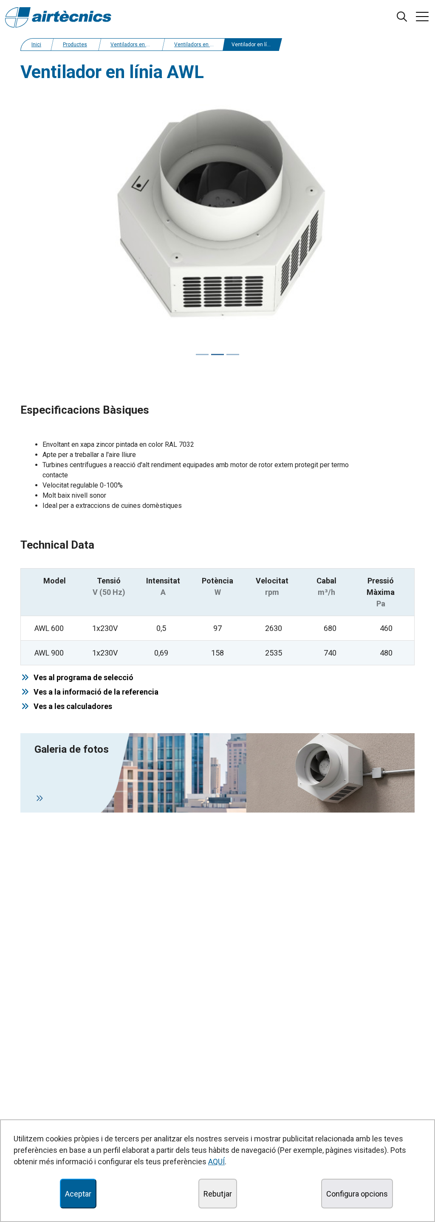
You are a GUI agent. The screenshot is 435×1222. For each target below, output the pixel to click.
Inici (36, 45)
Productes (75, 45)
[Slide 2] (232, 354)
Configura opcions (357, 1193)
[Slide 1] (217, 354)
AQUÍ (216, 1161)
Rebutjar (217, 1193)
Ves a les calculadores (71, 706)
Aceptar (78, 1193)
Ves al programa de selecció (81, 677)
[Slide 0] (202, 354)
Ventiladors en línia (133, 45)
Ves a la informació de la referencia (94, 691)
